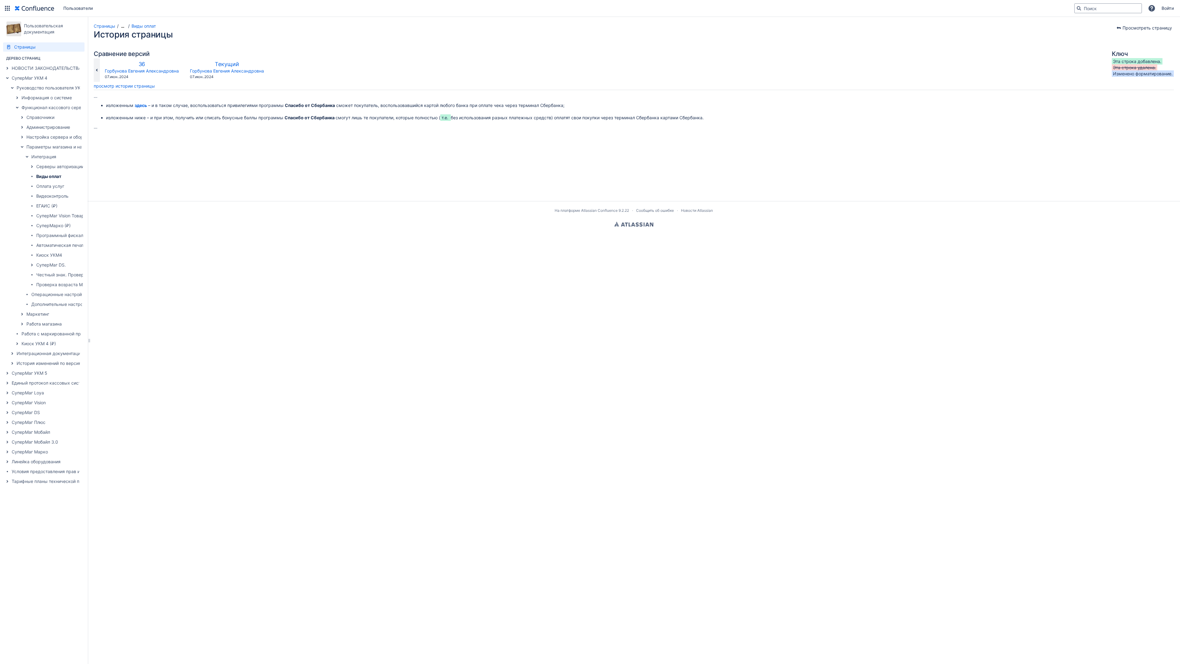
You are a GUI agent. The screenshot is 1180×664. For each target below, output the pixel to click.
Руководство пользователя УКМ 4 (52, 87)
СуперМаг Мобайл (31, 432)
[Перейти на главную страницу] (34, 8)
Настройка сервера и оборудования (64, 137)
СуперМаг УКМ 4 (29, 78)
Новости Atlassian (697, 210)
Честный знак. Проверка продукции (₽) (78, 274)
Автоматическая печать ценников (72, 245)
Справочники (40, 117)
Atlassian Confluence (599, 210)
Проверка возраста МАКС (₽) (67, 284)
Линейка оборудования (36, 461)
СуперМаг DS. (51, 264)
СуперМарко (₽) (53, 225)
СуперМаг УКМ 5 (29, 373)
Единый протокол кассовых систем (49, 382)
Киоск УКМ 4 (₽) (39, 343)
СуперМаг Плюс (28, 422)
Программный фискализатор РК (70, 235)
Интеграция (43, 156)
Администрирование (48, 127)
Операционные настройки (59, 294)
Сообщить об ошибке (655, 210)
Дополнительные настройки (60, 304)
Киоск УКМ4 (49, 255)
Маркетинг (37, 314)
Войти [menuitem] (1168, 8)
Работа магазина (44, 323)
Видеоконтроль (52, 196)
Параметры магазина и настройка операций (73, 146)
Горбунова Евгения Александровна (142, 70)
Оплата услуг (50, 186)
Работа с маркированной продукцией (61, 333)
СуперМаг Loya (28, 392)
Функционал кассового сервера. (56, 107)
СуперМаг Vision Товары (62, 215)
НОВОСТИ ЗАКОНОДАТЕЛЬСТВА (46, 68)
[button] (7, 8)
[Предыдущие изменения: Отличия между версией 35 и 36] (97, 70)
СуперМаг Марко (30, 451)
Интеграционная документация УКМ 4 (57, 353)
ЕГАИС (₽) (46, 205)
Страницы (104, 26)
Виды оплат (48, 176)
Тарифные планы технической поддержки (56, 481)
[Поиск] (1078, 8)
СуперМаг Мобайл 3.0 (35, 442)
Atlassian (633, 224)
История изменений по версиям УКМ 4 (58, 363)
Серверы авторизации (60, 166)
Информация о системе (47, 97)
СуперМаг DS (26, 412)
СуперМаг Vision (29, 402)
